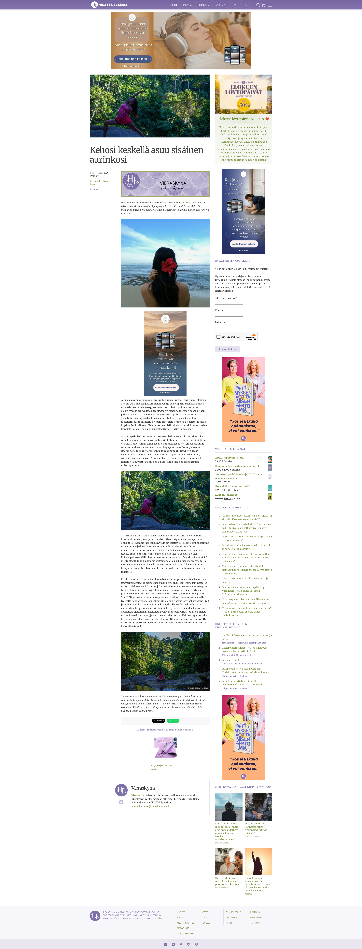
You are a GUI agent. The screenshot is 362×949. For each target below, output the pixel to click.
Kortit (205, 917)
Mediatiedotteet (186, 922)
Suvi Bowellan (222, 887)
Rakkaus (187, 4)
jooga (95, 189)
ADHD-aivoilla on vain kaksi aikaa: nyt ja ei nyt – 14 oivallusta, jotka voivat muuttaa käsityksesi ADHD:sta (247, 528)
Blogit (95, 181)
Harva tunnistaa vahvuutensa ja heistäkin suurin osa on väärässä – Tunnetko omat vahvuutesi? (258, 884)
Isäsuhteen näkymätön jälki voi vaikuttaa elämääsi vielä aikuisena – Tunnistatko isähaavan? (246, 558)
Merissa (187, 202)
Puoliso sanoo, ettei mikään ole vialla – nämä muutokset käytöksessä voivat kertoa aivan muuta (247, 570)
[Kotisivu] (121, 802)
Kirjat (180, 917)
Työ (245, 4)
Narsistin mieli (231, 660)
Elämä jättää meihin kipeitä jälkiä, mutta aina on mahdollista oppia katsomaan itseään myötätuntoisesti (226, 831)
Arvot (205, 912)
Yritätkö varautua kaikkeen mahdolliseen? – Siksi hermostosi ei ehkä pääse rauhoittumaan (246, 612)
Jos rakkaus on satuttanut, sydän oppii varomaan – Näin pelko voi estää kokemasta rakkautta (244, 591)
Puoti (229, 922)
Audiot (181, 912)
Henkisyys (203, 4)
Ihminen (172, 4)
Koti (235, 4)
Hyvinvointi (221, 4)
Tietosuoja (183, 928)
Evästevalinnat (185, 933)
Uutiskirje (231, 917)
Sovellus (207, 922)
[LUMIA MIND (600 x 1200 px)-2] (243, 211)
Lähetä (174, 720)
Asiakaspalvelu (234, 912)
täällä (160, 918)
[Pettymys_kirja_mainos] (243, 399)
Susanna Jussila (222, 843)
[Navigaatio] (270, 5)
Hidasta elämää (126, 4)
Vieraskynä (99, 172)
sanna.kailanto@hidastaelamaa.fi (151, 806)
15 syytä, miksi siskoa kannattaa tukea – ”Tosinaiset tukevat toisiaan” (257, 828)
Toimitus (248, 894)
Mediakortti (257, 917)
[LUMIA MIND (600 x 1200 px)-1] (165, 353)
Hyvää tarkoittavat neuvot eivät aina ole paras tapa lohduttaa (227, 881)
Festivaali (255, 912)
